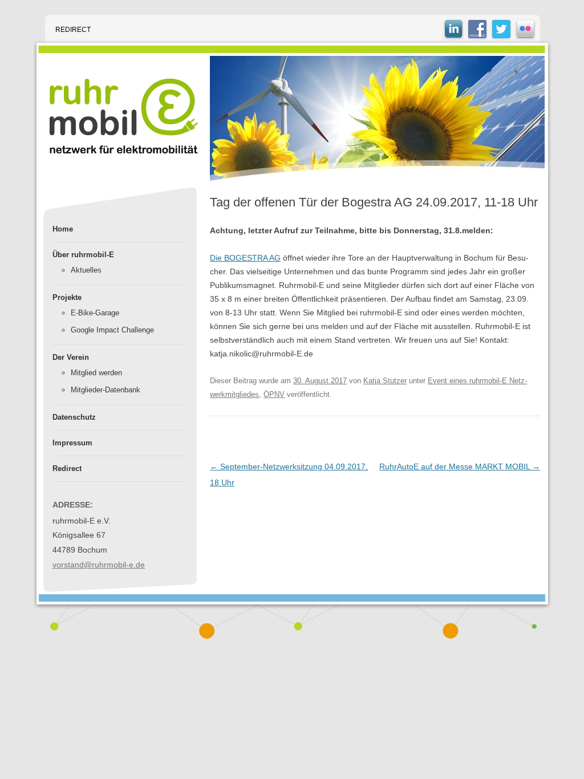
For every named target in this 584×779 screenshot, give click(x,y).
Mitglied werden (96, 372)
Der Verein (70, 357)
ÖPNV (274, 394)
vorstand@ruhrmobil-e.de (98, 564)
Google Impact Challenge (112, 330)
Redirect (73, 30)
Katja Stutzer (385, 380)
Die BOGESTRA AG (245, 257)
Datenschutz (74, 417)
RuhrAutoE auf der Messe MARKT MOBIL (459, 466)
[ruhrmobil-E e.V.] (124, 116)
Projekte (67, 297)
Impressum (72, 443)
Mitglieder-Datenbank (105, 390)
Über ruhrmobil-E (83, 254)
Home (62, 229)
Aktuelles (86, 270)
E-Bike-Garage (95, 313)
